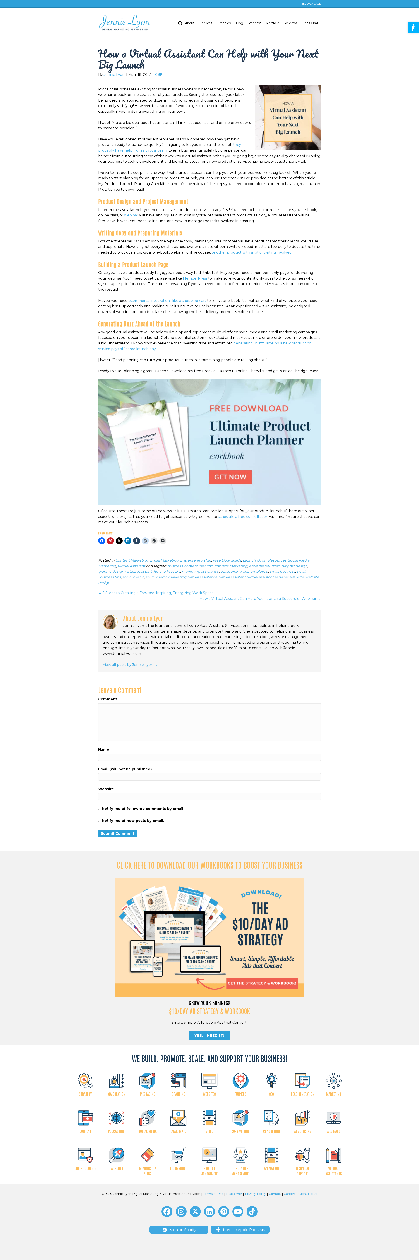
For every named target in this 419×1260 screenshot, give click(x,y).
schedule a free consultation (243, 517)
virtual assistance (202, 577)
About (189, 23)
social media (133, 577)
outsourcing (231, 571)
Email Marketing (164, 560)
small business (282, 571)
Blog (239, 23)
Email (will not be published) (125, 769)
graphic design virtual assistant (125, 571)
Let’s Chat (310, 23)
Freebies (224, 23)
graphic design (294, 566)
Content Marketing (131, 560)
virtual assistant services (267, 577)
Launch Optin (254, 560)
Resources (277, 560)
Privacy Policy (255, 1194)
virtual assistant (232, 577)
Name (103, 749)
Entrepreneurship (195, 560)
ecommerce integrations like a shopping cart (167, 301)
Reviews (291, 23)
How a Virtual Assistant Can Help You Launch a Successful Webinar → (260, 598)
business (175, 566)
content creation (198, 566)
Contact (275, 1194)
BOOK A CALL (311, 3)
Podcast (254, 23)
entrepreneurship (264, 566)
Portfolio (272, 23)
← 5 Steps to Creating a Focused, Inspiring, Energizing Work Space (156, 593)
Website (106, 789)
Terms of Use (213, 1194)
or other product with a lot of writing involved (252, 252)
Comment (107, 699)
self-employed (255, 571)
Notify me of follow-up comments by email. (143, 809)
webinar (131, 215)
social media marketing (166, 577)
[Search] (178, 23)
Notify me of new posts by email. (133, 821)
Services (206, 23)
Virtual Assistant (131, 566)
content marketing (231, 566)
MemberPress (195, 278)
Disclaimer (234, 1194)
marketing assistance (200, 571)
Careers (289, 1194)
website (297, 577)
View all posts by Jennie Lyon (130, 665)
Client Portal (307, 1194)
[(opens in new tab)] (209, 937)
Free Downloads (227, 560)
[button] (413, 27)
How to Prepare (166, 571)
